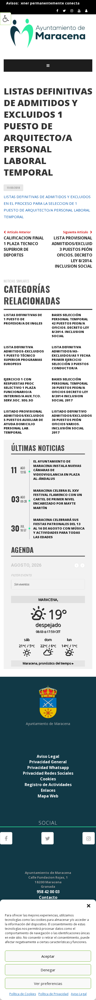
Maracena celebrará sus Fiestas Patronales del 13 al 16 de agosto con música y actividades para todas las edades (58, 528)
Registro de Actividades (48, 784)
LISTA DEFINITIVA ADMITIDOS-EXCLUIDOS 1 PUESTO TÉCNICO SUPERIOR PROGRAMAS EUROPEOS (24, 355)
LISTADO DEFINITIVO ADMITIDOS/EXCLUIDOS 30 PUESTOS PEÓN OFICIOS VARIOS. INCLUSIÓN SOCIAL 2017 (72, 422)
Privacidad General (48, 762)
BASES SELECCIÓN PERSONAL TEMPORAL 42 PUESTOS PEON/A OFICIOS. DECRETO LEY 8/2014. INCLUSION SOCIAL (70, 325)
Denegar (48, 969)
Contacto (48, 897)
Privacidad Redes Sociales (48, 773)
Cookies (48, 779)
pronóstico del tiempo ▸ (48, 663)
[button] (88, 905)
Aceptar (48, 956)
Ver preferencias (48, 983)
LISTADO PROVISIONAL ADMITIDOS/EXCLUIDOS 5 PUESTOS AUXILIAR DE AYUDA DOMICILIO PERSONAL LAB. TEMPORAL (24, 422)
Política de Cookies (22, 994)
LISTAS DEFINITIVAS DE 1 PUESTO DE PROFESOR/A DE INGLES (23, 319)
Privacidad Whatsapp (48, 767)
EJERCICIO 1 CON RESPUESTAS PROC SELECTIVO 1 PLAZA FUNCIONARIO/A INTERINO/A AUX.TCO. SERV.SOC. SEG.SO (22, 389)
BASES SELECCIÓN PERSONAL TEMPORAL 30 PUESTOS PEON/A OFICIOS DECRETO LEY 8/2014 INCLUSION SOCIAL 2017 (70, 389)
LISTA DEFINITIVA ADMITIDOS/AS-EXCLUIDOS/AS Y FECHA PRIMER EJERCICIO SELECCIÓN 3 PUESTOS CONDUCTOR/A (71, 357)
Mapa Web (48, 796)
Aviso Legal (79, 994)
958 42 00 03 (48, 891)
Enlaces (48, 790)
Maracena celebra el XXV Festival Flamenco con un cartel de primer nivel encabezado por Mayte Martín (57, 499)
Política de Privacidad (53, 994)
